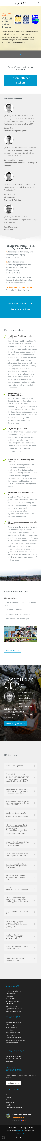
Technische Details (12, 1027)
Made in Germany (11, 1035)
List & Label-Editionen (13, 1006)
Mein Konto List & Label (13, 1059)
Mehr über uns (12, 650)
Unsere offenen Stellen (21, 80)
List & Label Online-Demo (14, 1011)
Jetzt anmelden (13, 1083)
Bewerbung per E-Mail (20, 309)
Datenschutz (20, 1133)
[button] (3, 1137)
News (7, 1100)
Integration (9, 996)
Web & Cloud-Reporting (13, 1001)
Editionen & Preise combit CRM (15, 1040)
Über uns (9, 1095)
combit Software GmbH (22, 1115)
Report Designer (11, 993)
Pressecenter (10, 1102)
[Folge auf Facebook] (16, 1137)
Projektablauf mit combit (13, 1032)
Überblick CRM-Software (13, 1022)
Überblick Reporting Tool (13, 991)
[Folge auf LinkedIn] (24, 1137)
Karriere (8, 1097)
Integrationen (10, 1030)
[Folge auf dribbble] (20, 1137)
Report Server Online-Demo (14, 1009)
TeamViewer (9, 1061)
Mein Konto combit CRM (13, 1056)
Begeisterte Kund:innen (13, 1037)
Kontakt (8, 1105)
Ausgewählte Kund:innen (14, 1107)
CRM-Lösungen (10, 1025)
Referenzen (9, 1004)
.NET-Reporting (10, 999)
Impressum (20, 1130)
